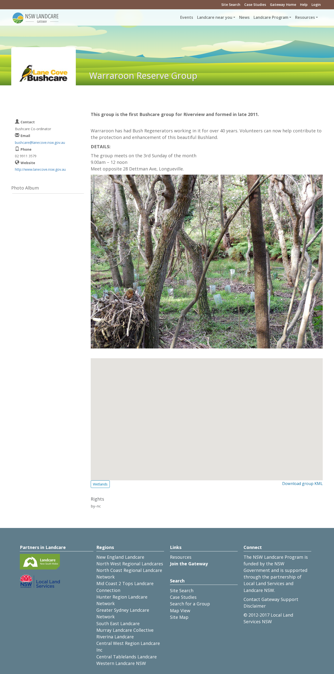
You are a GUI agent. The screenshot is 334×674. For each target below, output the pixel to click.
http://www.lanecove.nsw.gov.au (40, 169)
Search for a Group (190, 604)
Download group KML (302, 483)
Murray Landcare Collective (125, 630)
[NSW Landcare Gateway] (35, 18)
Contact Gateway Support (271, 599)
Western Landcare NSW (121, 663)
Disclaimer (255, 606)
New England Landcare (120, 557)
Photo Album (25, 188)
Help (304, 4)
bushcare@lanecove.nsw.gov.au (40, 142)
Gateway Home (283, 4)
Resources (180, 557)
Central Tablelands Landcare (126, 657)
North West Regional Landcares (129, 564)
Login (316, 4)
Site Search (230, 4)
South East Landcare (118, 623)
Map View (180, 610)
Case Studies (255, 4)
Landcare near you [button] (214, 17)
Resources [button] (305, 17)
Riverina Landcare (115, 637)
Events (186, 17)
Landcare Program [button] (271, 17)
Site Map (179, 617)
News (244, 17)
